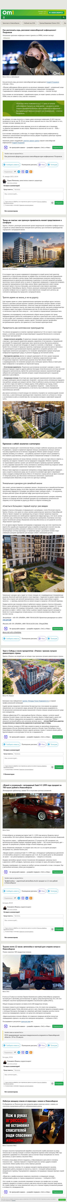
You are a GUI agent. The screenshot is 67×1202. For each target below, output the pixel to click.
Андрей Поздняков (53, 82)
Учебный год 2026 (29, 23)
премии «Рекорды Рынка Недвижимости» (35, 701)
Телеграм (54, 165)
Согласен (62, 1200)
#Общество (6, 38)
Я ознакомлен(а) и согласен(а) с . (19, 205)
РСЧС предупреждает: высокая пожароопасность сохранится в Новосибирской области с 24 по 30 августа (32, 1036)
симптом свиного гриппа (31, 141)
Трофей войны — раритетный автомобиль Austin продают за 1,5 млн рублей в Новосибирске (31, 882)
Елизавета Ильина (13, 907)
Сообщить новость (12, 165)
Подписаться (57, 147)
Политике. (14, 1200)
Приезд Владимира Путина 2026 (50, 23)
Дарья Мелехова (13, 180)
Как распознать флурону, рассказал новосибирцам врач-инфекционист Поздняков (33, 156)
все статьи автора (12, 183)
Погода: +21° (42, 12)
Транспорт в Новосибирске (11, 23)
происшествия (25, 1021)
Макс (43, 165)
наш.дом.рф (7, 620)
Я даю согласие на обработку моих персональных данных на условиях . (25, 202)
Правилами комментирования (26, 205)
